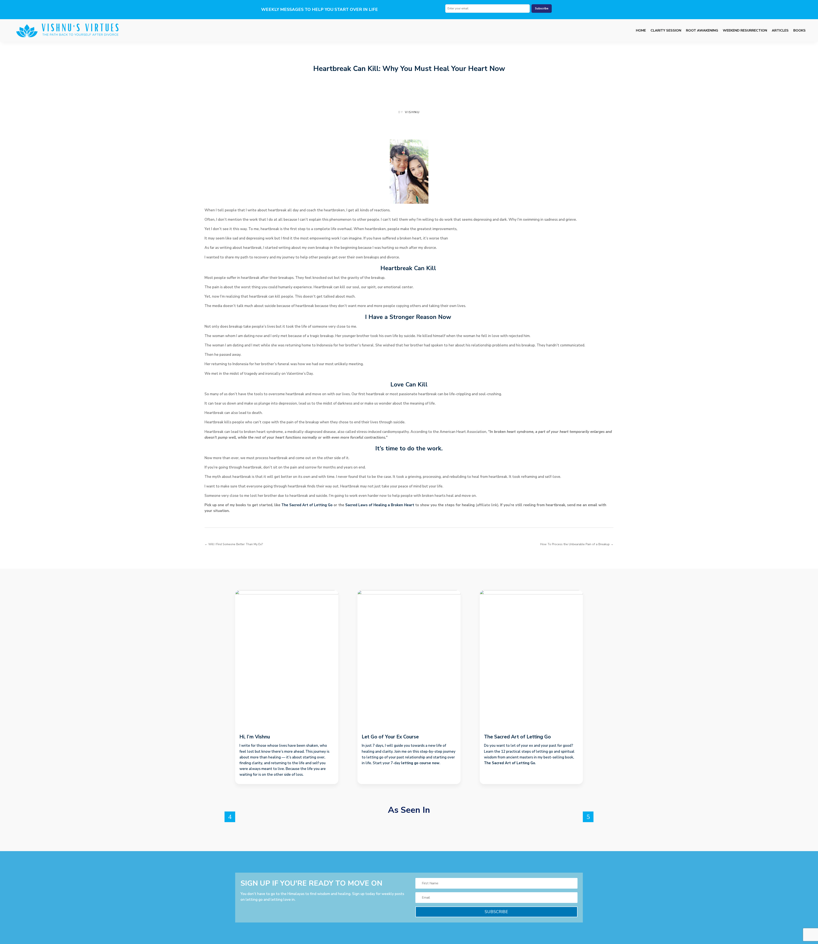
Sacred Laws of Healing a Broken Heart (379, 505)
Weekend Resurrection (745, 30)
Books (799, 30)
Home (641, 30)
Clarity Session (666, 30)
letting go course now (420, 763)
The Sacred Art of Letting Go (307, 505)
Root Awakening (702, 30)
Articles (780, 30)
